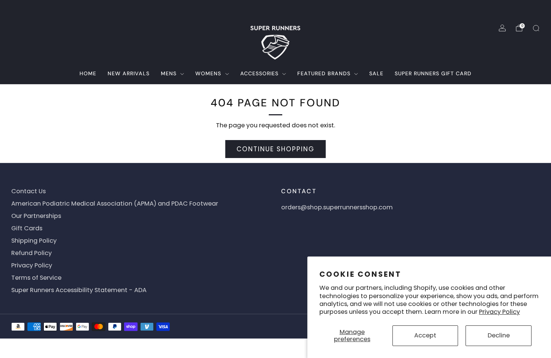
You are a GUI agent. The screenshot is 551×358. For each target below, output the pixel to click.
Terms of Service (36, 277)
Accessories (259, 73)
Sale (376, 73)
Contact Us (28, 191)
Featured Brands (323, 73)
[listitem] (276, 9)
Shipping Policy (34, 240)
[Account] (502, 28)
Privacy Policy (499, 311)
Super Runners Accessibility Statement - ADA (79, 290)
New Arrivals (129, 73)
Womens (208, 73)
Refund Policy (31, 253)
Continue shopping (275, 149)
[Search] (536, 28)
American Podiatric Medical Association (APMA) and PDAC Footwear (114, 203)
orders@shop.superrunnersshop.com (337, 207)
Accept (425, 335)
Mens (169, 73)
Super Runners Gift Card (433, 73)
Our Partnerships (36, 216)
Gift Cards (26, 228)
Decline (499, 335)
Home (87, 73)
